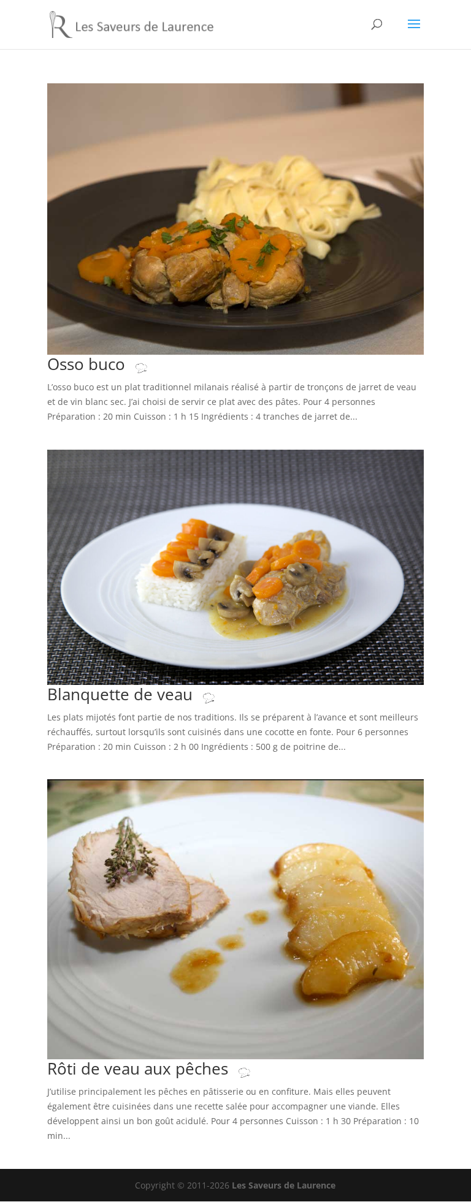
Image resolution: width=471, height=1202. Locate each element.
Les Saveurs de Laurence (283, 1185)
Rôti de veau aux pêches (139, 1068)
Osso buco (88, 364)
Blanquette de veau (122, 694)
